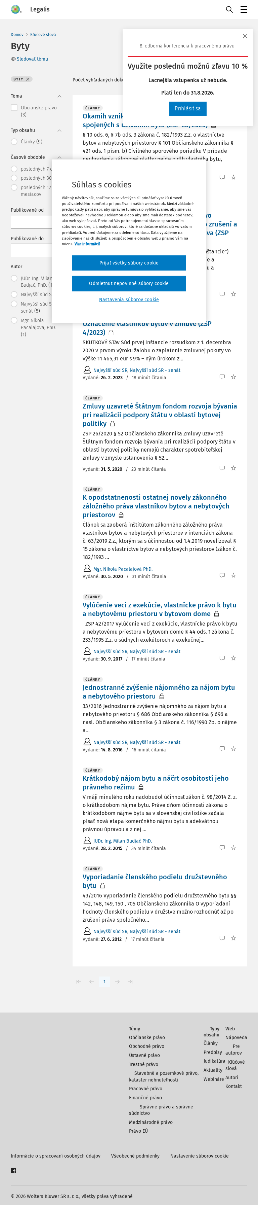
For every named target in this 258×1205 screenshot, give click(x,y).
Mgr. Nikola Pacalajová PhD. (123, 569)
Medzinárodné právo (151, 1122)
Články (211, 1043)
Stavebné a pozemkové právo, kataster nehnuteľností (164, 1076)
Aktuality (213, 1070)
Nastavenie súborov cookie (199, 1156)
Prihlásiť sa (188, 108)
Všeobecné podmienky (135, 1156)
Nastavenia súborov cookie (129, 300)
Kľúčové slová (43, 34)
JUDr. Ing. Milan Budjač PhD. (122, 841)
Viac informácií (87, 243)
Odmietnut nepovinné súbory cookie (129, 283)
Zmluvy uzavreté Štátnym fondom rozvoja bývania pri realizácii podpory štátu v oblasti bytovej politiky (160, 415)
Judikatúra (214, 1061)
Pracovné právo (145, 1089)
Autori (231, 1077)
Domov (17, 34)
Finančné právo (145, 1098)
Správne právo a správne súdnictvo (161, 1110)
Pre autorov (233, 1049)
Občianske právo (147, 1037)
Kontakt (233, 1086)
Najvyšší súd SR (110, 370)
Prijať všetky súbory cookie (129, 263)
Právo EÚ (138, 1131)
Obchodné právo (146, 1046)
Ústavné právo (144, 1055)
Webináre (214, 1079)
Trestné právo (143, 1064)
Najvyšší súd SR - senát (155, 370)
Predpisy (213, 1052)
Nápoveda (236, 1037)
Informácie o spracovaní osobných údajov (55, 1156)
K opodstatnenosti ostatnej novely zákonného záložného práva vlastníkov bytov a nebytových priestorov (156, 506)
